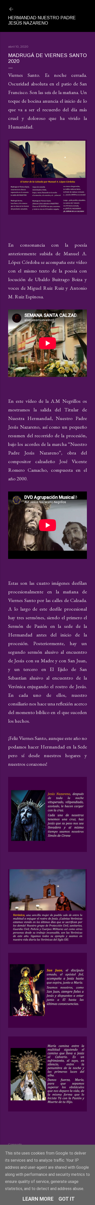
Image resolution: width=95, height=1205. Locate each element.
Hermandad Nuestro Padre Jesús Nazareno (42, 20)
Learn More (38, 1199)
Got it (67, 1199)
